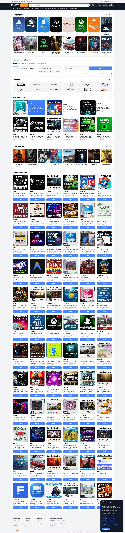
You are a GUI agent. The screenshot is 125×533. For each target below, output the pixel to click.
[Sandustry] (37, 89)
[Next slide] (106, 14)
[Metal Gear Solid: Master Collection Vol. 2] (54, 84)
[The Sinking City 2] (21, 89)
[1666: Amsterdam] (87, 84)
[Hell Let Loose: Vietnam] (54, 89)
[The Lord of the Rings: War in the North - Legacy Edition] (71, 89)
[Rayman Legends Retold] (71, 84)
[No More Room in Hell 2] (87, 89)
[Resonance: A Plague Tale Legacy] (37, 84)
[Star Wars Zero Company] (21, 84)
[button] (88, 5)
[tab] (15, 63)
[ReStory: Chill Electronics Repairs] (104, 89)
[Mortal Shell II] (104, 84)
